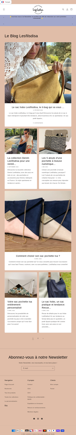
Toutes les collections (11, 397)
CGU (29, 388)
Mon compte (54, 384)
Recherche (8, 388)
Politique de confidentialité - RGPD (36, 398)
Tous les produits (10, 393)
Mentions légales (33, 412)
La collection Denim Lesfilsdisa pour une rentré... (19, 161)
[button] (4, 9)
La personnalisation (11, 401)
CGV (29, 393)
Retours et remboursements (36, 407)
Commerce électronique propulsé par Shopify (43, 434)
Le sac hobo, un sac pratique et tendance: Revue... (53, 304)
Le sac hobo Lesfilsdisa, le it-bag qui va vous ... (38, 107)
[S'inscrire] (53, 368)
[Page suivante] (43, 338)
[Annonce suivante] (72, 17)
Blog (6, 405)
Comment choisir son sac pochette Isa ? (38, 256)
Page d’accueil (9, 384)
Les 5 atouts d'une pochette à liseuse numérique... (52, 161)
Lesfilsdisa (28, 434)
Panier (52, 388)
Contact (30, 384)
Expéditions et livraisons (35, 403)
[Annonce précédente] (4, 17)
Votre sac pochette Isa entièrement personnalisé (20, 304)
